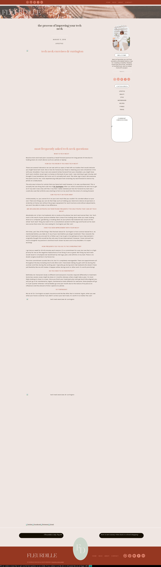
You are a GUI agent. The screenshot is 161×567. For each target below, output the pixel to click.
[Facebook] (36, 524)
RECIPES (122, 103)
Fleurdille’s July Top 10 (53, 535)
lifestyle (59, 43)
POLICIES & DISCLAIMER (58, 562)
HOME (108, 2)
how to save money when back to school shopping (119, 535)
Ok (90, 566)
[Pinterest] (45, 524)
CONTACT (128, 2)
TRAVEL (122, 109)
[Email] (51, 524)
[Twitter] (29, 524)
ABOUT (120, 2)
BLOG (114, 2)
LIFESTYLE (122, 91)
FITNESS (122, 106)
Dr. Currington (58, 186)
